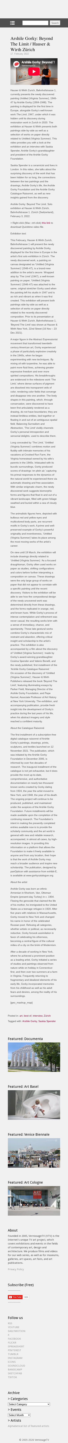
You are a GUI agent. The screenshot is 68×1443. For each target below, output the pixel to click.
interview (37, 1015)
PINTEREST (14, 1350)
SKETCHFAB (15, 1373)
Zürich (47, 1015)
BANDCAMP (15, 1369)
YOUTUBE (13, 1327)
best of (27, 1015)
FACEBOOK (14, 1338)
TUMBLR (13, 1354)
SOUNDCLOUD (16, 1365)
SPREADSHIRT (16, 1346)
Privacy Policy (16, 1269)
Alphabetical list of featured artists (28, 1426)
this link (46, 222)
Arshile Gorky (29, 1021)
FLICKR (12, 1342)
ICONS (12, 1361)
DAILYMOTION (16, 1331)
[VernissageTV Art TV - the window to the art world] (25, 9)
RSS (10, 1323)
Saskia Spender (47, 1021)
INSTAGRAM (15, 1358)
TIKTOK (12, 1377)
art (21, 1015)
